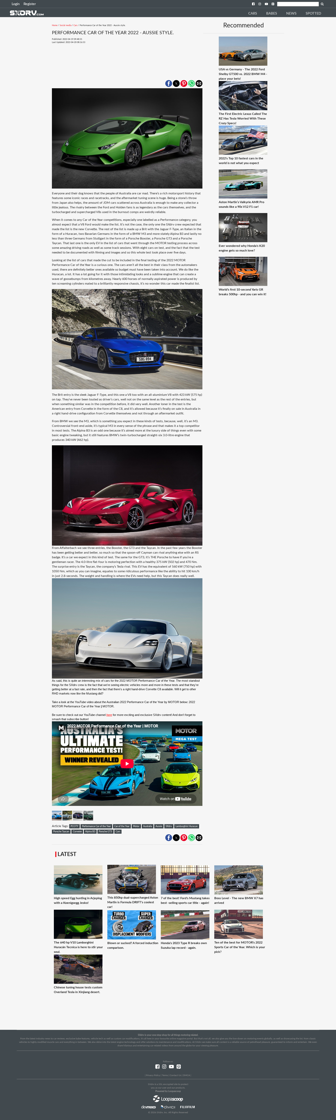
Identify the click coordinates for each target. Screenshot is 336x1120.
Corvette (77, 831)
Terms (165, 1075)
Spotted (313, 13)
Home (55, 25)
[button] (168, 83)
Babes (271, 13)
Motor (136, 826)
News (291, 13)
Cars (252, 13)
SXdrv (169, 826)
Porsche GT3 (105, 831)
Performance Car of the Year (96, 826)
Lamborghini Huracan (187, 826)
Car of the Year (122, 826)
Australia (147, 826)
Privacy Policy (153, 1075)
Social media (65, 25)
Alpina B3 (90, 831)
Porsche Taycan (61, 831)
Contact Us (175, 1075)
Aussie (159, 826)
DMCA (186, 1075)
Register (30, 4)
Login (16, 4)
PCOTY (74, 826)
